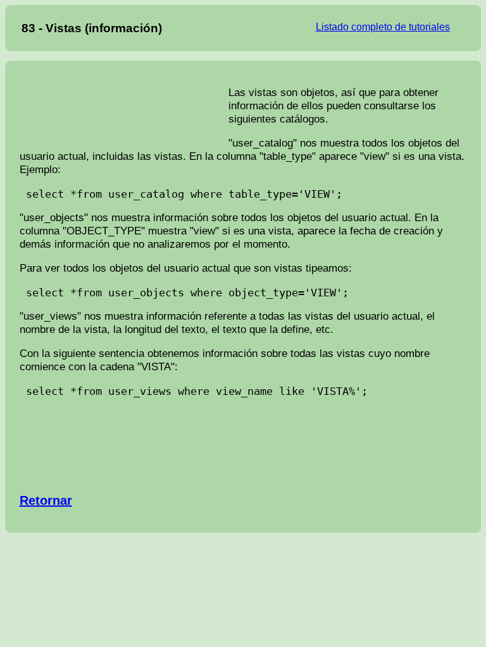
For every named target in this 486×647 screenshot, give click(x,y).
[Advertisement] (124, 110)
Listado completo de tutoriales (383, 26)
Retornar (46, 500)
